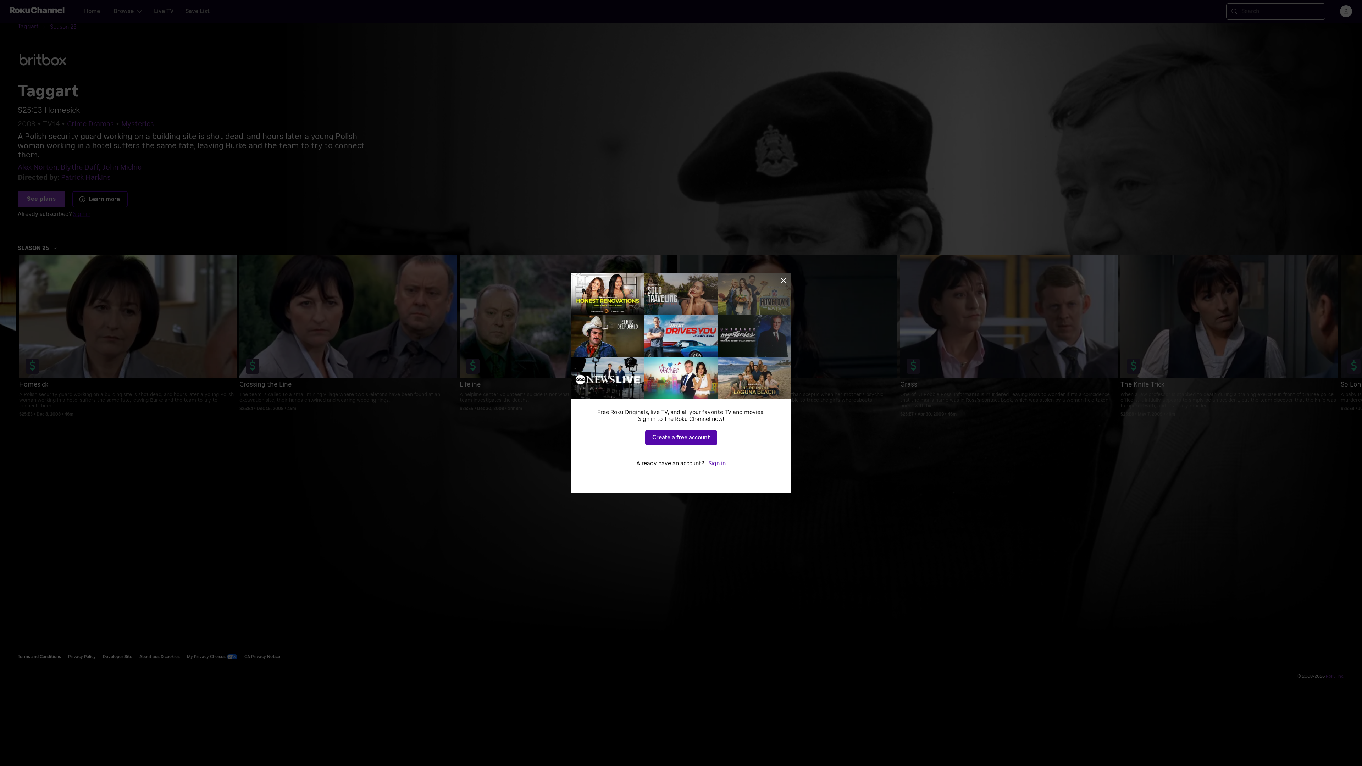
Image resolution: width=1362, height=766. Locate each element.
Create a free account (681, 437)
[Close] (783, 280)
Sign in (717, 463)
